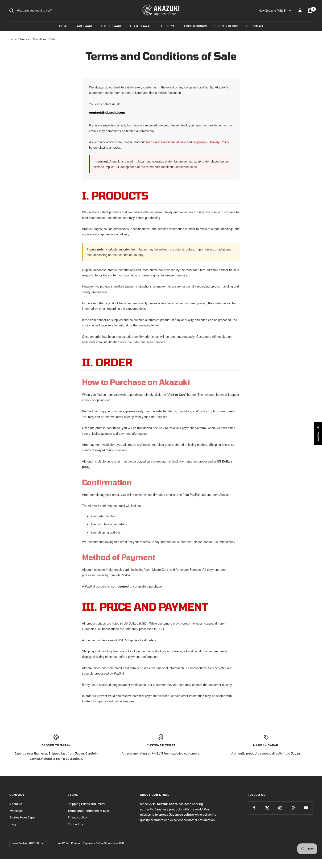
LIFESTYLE (169, 26)
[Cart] (310, 10)
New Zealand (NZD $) (272, 10)
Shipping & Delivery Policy (211, 142)
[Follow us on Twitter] (267, 807)
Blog (12, 824)
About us (15, 804)
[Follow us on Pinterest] (293, 807)
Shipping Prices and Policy (86, 804)
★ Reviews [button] (318, 433)
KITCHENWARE (111, 26)
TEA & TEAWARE (141, 26)
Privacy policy (77, 817)
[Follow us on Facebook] (254, 807)
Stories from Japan (23, 817)
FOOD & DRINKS (195, 26)
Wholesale (16, 811)
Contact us (75, 824)
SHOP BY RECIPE (227, 26)
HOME (63, 26)
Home (13, 39)
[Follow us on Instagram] (280, 807)
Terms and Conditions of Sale (166, 142)
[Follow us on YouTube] (306, 807)
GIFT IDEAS (254, 26)
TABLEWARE (84, 26)
